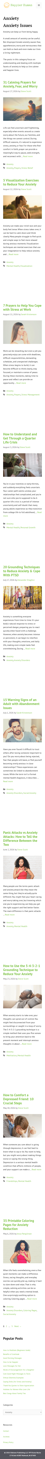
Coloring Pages (30, 1310)
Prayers (17, 168)
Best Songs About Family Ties (14, 1393)
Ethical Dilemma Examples (13, 1378)
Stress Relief (27, 168)
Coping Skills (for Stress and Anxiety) (17, 1381)
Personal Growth (27, 527)
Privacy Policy (8, 1442)
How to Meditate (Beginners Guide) (16, 1350)
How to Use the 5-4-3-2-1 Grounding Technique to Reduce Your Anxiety (21, 970)
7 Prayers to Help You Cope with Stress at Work (22, 307)
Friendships (11, 1181)
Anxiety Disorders (22, 660)
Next (17, 1326)
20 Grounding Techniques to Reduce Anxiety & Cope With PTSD (21, 571)
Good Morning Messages (12, 1358)
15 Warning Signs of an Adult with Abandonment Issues (21, 704)
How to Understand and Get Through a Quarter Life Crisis (20, 438)
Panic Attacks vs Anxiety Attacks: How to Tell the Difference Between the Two (20, 838)
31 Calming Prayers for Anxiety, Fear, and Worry (20, 84)
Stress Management (30, 394)
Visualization (26, 266)
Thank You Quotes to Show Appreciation (18, 1385)
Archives (6, 1437)
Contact (6, 1431)
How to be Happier (10, 1362)
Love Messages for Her (12, 1366)
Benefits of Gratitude (11, 1354)
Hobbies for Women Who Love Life (16, 1389)
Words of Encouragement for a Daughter (18, 1370)
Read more (28, 156)
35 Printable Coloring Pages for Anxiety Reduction (18, 1224)
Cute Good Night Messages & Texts (16, 1374)
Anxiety (9, 164)
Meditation (11, 1055)
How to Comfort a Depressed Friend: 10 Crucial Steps (18, 1099)
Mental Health (13, 266)
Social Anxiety (29, 793)
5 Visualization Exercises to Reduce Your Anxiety (21, 182)
